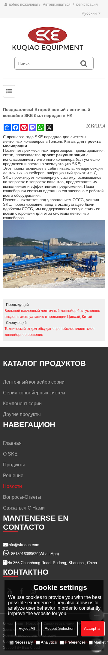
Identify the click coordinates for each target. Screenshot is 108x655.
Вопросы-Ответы (22, 497)
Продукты (14, 464)
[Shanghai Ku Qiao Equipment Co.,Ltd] (54, 39)
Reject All (27, 628)
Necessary (23, 642)
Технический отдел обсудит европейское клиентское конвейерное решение (49, 332)
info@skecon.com (23, 545)
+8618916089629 (23, 554)
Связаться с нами (24, 507)
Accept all (92, 628)
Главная (12, 443)
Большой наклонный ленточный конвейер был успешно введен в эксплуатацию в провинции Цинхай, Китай (52, 314)
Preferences (75, 642)
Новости (12, 486)
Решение (13, 475)
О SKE (10, 453)
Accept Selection (59, 628)
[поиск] (84, 63)
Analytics (49, 642)
